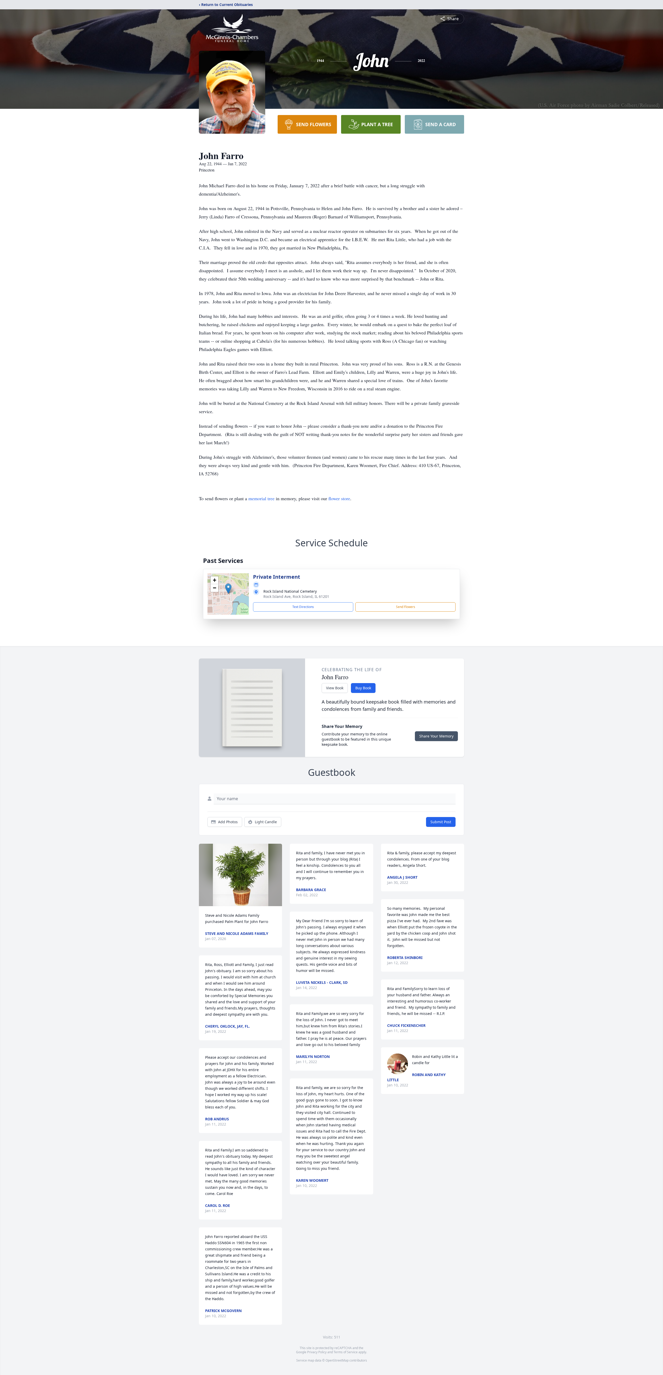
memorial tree (261, 498)
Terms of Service (346, 1352)
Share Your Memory (436, 736)
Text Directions (303, 607)
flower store (339, 498)
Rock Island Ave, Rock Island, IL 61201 (296, 596)
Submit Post (440, 821)
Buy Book (363, 687)
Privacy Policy (317, 1352)
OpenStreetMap (337, 1360)
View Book (334, 687)
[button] (228, 588)
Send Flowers (405, 607)
